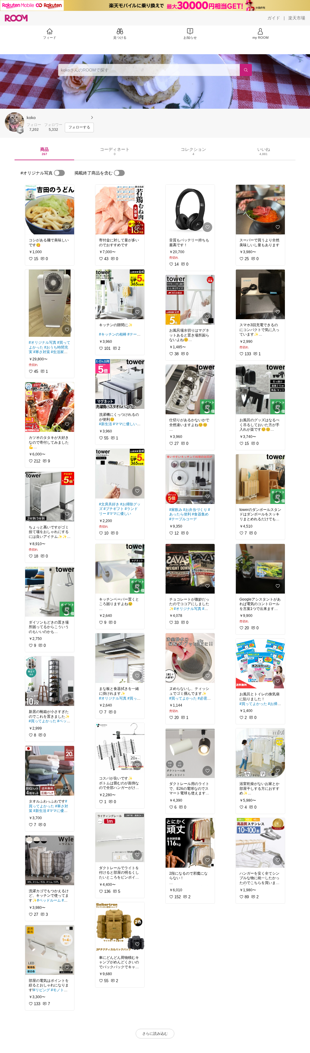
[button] (14, 122)
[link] (49, 209)
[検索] (246, 70)
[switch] (59, 173)
